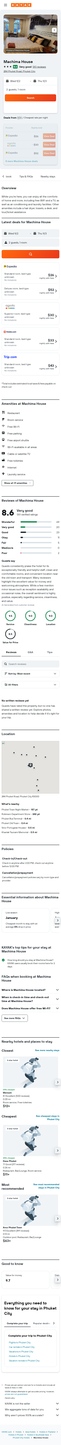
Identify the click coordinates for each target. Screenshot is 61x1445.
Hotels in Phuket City (19, 1356)
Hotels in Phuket (15, 1434)
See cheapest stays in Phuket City (47, 1118)
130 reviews (39, 66)
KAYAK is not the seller (17, 1403)
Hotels (18, 1432)
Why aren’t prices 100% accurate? (24, 1415)
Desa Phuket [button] (9, 1161)
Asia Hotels (30, 1432)
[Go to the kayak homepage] (21, 5)
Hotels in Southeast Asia (38, 1434)
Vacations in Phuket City (21, 1351)
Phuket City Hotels (21, 1437)
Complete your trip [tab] (17, 1323)
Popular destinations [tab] (45, 1323)
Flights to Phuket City (20, 1342)
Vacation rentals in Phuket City (24, 1360)
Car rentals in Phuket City (21, 1347)
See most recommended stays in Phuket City (46, 1186)
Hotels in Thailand (47, 1432)
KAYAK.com (7, 1432)
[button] (5, 5)
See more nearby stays (47, 1050)
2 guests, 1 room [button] (16, 89)
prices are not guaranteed (16, 1394)
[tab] (11, 652)
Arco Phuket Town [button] (12, 1227)
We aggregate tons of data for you (24, 1409)
